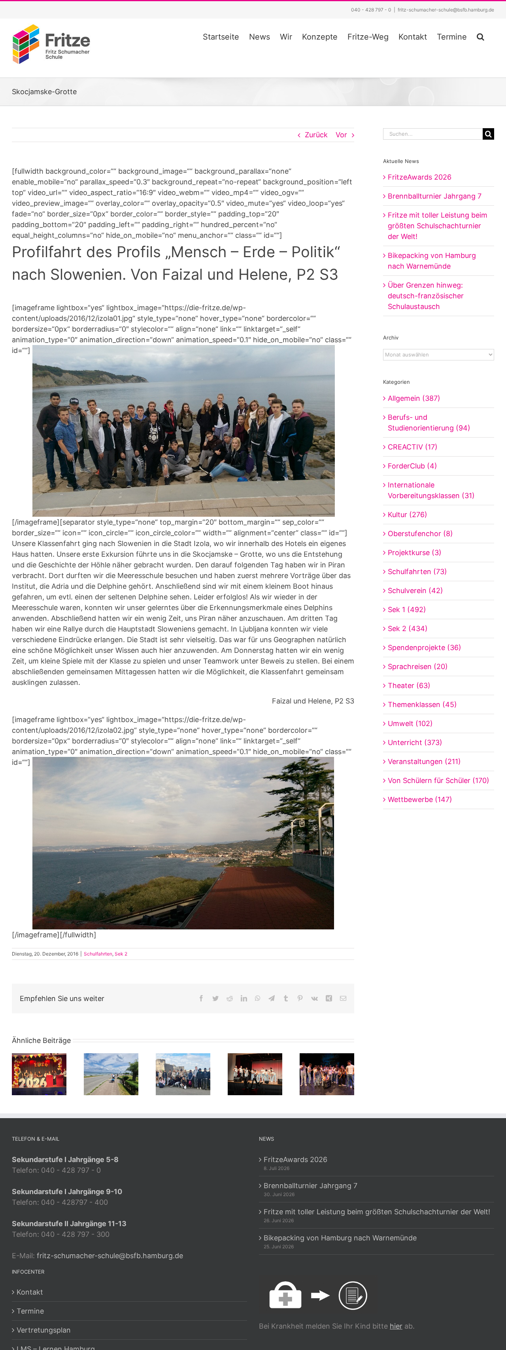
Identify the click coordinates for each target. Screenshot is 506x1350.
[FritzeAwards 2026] (39, 1073)
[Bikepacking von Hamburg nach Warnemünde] (111, 1073)
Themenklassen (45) (422, 704)
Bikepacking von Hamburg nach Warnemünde (340, 1238)
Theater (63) (409, 685)
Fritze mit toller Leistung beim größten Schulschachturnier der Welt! (437, 226)
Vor (341, 135)
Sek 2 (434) (408, 628)
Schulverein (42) (415, 590)
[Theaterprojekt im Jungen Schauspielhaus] (327, 1073)
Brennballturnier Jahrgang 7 (434, 196)
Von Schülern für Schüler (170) (438, 780)
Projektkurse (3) (415, 552)
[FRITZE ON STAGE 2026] (255, 1073)
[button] (480, 35)
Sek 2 (121, 954)
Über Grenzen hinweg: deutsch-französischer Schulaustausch (426, 296)
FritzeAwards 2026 (419, 177)
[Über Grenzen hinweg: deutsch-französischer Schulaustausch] (183, 1073)
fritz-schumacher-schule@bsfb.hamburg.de (446, 10)
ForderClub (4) (412, 466)
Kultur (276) (407, 514)
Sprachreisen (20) (418, 666)
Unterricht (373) (415, 742)
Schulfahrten (98, 954)
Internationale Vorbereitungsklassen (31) (431, 490)
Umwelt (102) (410, 723)
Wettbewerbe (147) (420, 799)
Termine (30, 1311)
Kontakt (30, 1292)
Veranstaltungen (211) (424, 761)
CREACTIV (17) (413, 447)
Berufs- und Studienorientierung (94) (429, 422)
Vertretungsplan (44, 1330)
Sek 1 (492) (407, 609)
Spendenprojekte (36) (424, 647)
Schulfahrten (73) (417, 571)
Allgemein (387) (414, 398)
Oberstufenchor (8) (420, 533)
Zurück (316, 135)
